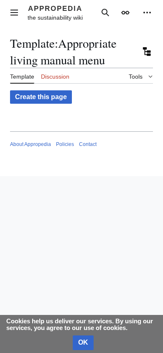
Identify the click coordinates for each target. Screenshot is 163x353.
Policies (65, 144)
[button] (14, 12)
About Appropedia (30, 144)
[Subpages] (146, 52)
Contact (88, 144)
